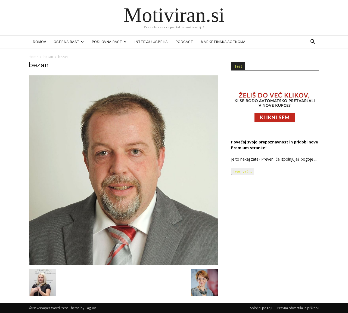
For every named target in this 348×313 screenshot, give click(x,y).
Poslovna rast (107, 42)
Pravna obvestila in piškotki (298, 308)
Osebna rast (66, 42)
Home (33, 56)
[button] (312, 42)
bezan (48, 56)
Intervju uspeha (151, 42)
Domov (39, 42)
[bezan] (123, 263)
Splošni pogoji (261, 308)
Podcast (184, 42)
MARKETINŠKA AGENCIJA (223, 42)
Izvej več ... (242, 171)
